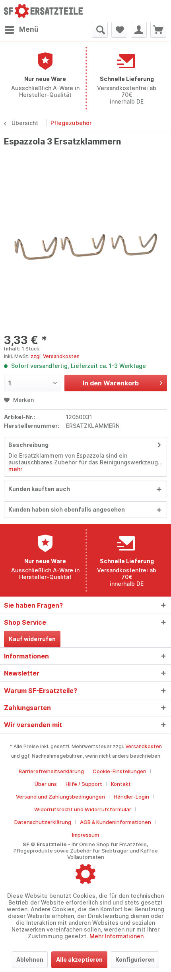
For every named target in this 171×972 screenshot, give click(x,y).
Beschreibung (28, 444)
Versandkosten (143, 746)
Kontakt (121, 784)
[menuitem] (21, 30)
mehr (15, 469)
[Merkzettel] (119, 30)
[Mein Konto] (139, 30)
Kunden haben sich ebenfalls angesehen (66, 509)
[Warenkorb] (158, 30)
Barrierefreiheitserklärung (51, 771)
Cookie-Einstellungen (119, 771)
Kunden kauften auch (39, 488)
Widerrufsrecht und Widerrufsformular (82, 809)
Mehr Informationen (116, 936)
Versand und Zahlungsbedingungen (60, 796)
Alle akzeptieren (79, 959)
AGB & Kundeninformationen (115, 822)
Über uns (46, 784)
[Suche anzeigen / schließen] (100, 30)
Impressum (85, 834)
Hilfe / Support (84, 784)
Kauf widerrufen (32, 638)
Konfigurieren (135, 959)
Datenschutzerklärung (42, 822)
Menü (29, 29)
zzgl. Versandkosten (55, 356)
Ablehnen (29, 959)
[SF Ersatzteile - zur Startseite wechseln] (45, 11)
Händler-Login (131, 796)
